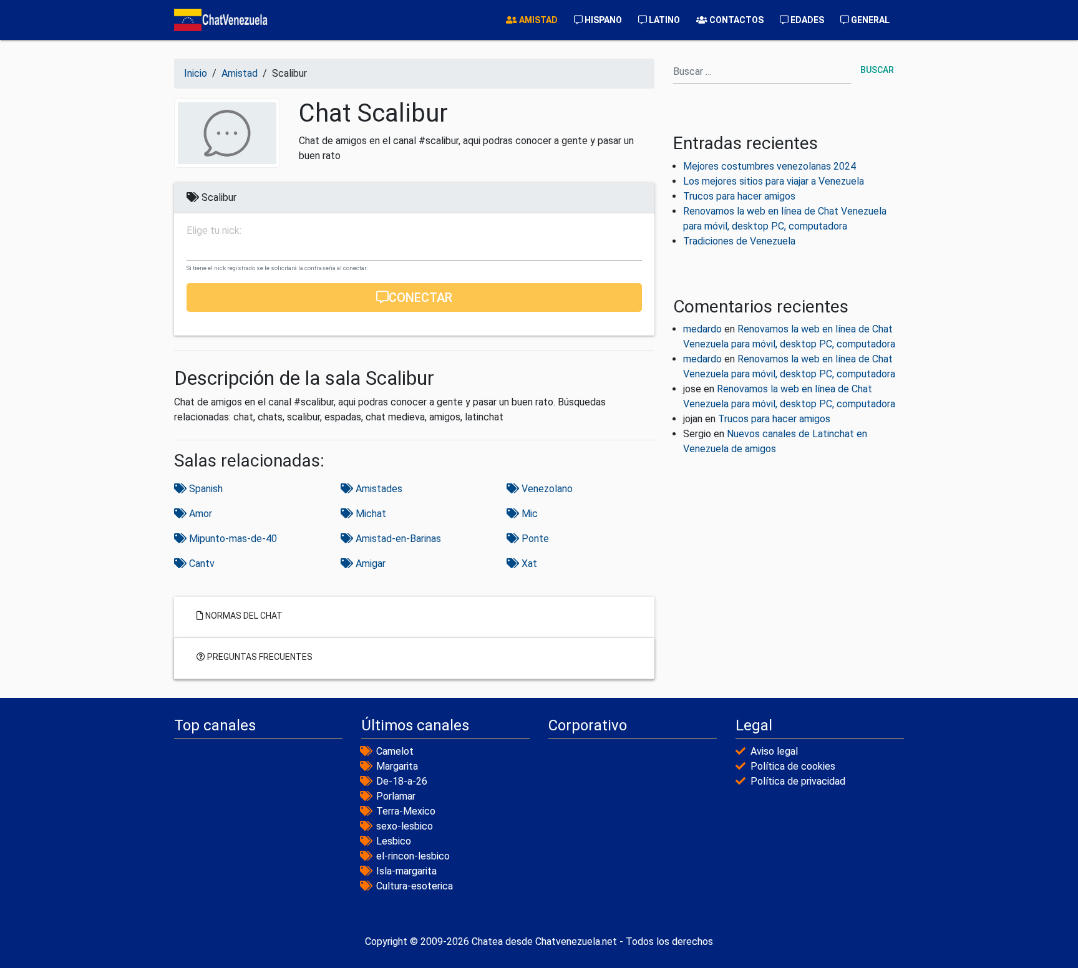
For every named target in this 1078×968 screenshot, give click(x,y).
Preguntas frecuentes (259, 656)
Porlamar (395, 796)
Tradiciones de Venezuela (739, 241)
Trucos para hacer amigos (739, 196)
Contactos (735, 20)
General (869, 20)
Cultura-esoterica (414, 886)
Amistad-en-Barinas (397, 538)
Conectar (420, 297)
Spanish (205, 489)
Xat (528, 563)
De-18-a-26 (401, 781)
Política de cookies (792, 766)
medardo (702, 329)
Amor (199, 514)
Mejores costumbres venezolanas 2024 (769, 166)
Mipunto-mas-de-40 (232, 538)
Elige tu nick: (214, 231)
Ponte (534, 538)
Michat (369, 514)
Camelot (395, 751)
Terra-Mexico (405, 811)
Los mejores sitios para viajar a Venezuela (773, 181)
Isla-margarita (406, 871)
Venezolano (546, 489)
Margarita (397, 766)
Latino (663, 20)
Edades (806, 20)
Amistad (537, 20)
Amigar (369, 563)
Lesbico (393, 841)
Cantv (201, 563)
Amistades (377, 489)
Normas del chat (243, 615)
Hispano (602, 20)
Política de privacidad (797, 781)
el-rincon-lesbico (413, 856)
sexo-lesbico (404, 826)
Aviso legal (774, 751)
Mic (528, 514)
